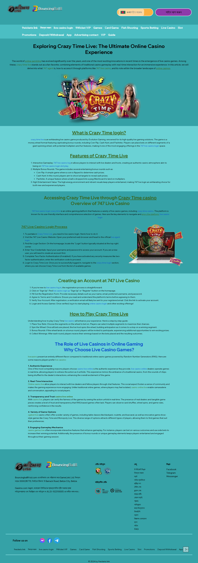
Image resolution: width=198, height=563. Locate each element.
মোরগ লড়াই (138, 497)
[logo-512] (42, 540)
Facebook (171, 469)
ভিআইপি (137, 511)
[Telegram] (57, 540)
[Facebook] (50, 540)
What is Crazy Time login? (99, 132)
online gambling (33, 61)
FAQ (136, 529)
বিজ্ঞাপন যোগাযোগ (140, 518)
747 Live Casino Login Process (44, 227)
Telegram (171, 472)
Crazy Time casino (137, 197)
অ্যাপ (136, 515)
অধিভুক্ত (137, 504)
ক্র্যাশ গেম (137, 490)
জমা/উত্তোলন (139, 508)
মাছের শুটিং (138, 494)
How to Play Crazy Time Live (99, 314)
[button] (112, 35)
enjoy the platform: (150, 214)
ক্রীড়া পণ (137, 483)
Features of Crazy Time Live (99, 155)
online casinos (163, 68)
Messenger (172, 476)
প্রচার (136, 501)
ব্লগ (135, 522)
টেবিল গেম (137, 487)
